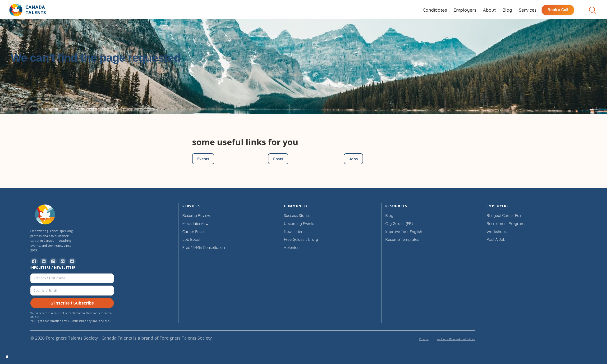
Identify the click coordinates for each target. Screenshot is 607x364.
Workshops (497, 231)
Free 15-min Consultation (203, 247)
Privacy (423, 339)
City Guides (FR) (399, 223)
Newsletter (293, 231)
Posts (278, 158)
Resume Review (196, 215)
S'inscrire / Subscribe (72, 303)
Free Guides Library (301, 239)
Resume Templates (402, 239)
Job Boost (191, 239)
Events (203, 158)
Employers (465, 10)
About (489, 10)
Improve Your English (403, 231)
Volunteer (292, 247)
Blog (507, 10)
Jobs (353, 158)
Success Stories (297, 215)
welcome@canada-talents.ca (456, 339)
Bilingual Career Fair (504, 215)
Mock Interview (195, 223)
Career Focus (194, 231)
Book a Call (557, 10)
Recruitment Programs (506, 223)
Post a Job (496, 239)
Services (528, 10)
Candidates (435, 10)
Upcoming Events (299, 223)
